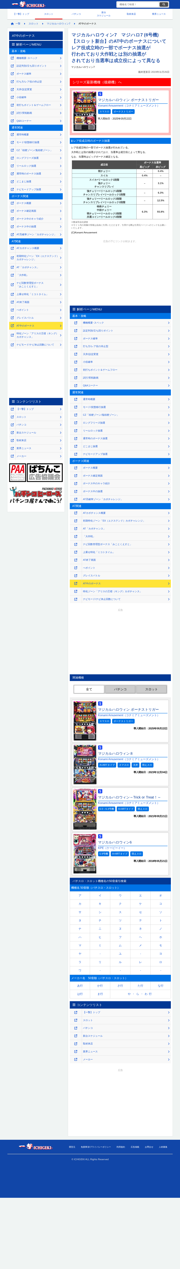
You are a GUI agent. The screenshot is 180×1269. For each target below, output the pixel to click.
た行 (140, 985)
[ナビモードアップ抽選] (76, 454)
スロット (48, 14)
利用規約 (121, 1147)
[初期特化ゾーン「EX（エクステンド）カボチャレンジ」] (76, 521)
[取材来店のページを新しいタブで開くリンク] (76, 1044)
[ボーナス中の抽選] (76, 492)
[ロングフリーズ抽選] (76, 423)
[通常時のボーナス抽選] (76, 439)
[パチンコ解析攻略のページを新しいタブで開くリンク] (76, 1028)
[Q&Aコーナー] (76, 386)
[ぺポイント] (76, 568)
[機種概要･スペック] (76, 323)
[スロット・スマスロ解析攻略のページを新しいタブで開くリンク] (76, 1020)
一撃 (17, 23)
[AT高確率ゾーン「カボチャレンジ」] (76, 499)
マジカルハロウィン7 (58, 23)
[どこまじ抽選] (76, 446)
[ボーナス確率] (76, 339)
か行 (100, 985)
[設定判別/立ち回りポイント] (76, 331)
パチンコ (76, 14)
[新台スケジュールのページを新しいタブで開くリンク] (76, 1036)
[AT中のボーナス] (76, 583)
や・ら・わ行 (140, 993)
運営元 (72, 1147)
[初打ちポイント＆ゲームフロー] (76, 370)
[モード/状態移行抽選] (76, 407)
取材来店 (131, 14)
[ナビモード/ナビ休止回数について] (76, 599)
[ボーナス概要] (76, 468)
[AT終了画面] (76, 560)
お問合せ (149, 1147)
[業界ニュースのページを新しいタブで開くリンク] (76, 1052)
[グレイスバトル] (76, 576)
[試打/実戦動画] (76, 378)
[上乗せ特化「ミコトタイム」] (76, 552)
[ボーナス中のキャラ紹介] (76, 484)
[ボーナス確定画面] (76, 476)
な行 (160, 985)
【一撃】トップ (21, 14)
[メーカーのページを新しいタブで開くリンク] (76, 1059)
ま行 (100, 993)
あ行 (80, 985)
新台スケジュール (104, 14)
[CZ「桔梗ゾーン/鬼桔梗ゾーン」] (76, 415)
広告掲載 (135, 1147)
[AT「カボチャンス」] (76, 529)
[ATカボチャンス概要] (76, 513)
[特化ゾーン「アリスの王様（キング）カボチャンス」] (76, 591)
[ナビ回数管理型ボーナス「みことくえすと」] (76, 544)
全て (89, 689)
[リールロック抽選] (76, 431)
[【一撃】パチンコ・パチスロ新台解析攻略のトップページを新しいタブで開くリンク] (76, 1013)
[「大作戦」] (76, 537)
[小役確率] (76, 362)
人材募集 (163, 1147)
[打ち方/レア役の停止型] (76, 346)
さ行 (120, 985)
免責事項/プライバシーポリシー (96, 1147)
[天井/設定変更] (76, 354)
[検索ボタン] (164, 4)
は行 (80, 993)
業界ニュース (159, 14)
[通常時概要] (76, 399)
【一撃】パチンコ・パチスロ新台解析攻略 (28, 4)
